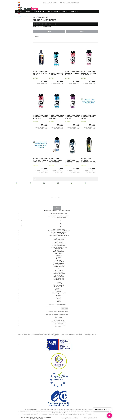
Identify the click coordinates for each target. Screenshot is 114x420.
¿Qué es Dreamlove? (59, 270)
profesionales (21, 16)
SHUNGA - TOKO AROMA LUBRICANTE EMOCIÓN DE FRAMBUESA (88, 73)
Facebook (58, 297)
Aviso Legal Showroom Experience (69, 418)
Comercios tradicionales (59, 265)
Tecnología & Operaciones (39, 11)
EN (60, 220)
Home (34, 17)
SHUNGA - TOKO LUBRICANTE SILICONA (72, 161)
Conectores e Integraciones (58, 245)
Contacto (59, 291)
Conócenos (19, 11)
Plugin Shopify (58, 253)
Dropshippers (58, 257)
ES (60, 219)
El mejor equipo (59, 275)
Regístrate (67, 210)
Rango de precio (37, 26)
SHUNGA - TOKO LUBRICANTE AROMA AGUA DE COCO (55, 160)
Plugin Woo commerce (58, 251)
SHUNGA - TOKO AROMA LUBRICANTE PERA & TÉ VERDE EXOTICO (40, 160)
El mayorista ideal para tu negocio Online (59, 235)
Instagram (58, 295)
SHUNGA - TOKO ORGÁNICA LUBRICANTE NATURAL (88, 160)
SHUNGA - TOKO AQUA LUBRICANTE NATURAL (56, 73)
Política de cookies (58, 286)
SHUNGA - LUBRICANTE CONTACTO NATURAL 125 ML (40, 73)
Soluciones (27, 11)
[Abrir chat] (109, 415)
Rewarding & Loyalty (59, 263)
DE (60, 223)
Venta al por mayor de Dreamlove (59, 232)
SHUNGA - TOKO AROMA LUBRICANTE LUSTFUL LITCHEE (72, 117)
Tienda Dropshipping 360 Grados (59, 247)
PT (60, 226)
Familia (49, 26)
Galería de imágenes (59, 278)
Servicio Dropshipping (58, 239)
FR (60, 222)
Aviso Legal (59, 283)
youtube (59, 301)
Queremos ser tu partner (59, 273)
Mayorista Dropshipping (54, 11)
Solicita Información (59, 210)
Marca (45, 26)
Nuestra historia (59, 272)
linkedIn (59, 300)
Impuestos (58, 288)
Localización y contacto (58, 279)
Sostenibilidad (58, 290)
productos (73, 11)
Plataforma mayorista (59, 241)
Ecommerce (59, 259)
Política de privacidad (59, 285)
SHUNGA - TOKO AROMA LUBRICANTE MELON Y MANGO (88, 117)
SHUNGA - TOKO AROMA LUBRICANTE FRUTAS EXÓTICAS (56, 117)
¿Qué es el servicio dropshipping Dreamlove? (59, 230)
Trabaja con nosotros (59, 276)
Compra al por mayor (59, 266)
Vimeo (58, 298)
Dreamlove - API (59, 248)
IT (60, 225)
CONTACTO (65, 11)
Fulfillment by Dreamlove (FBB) (58, 244)
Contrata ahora (58, 250)
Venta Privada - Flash (59, 262)
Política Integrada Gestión (59, 293)
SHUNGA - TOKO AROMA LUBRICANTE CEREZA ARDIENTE (72, 73)
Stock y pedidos (59, 242)
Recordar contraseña (49, 210)
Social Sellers (58, 260)
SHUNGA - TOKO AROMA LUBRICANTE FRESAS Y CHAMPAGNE (40, 117)
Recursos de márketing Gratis (59, 234)
